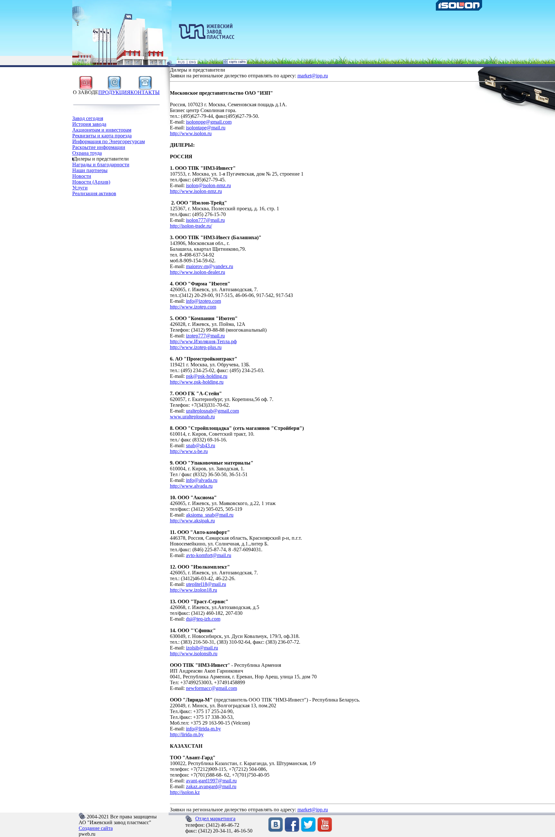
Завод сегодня (87, 118)
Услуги (80, 187)
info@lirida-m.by (203, 728)
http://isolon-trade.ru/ (191, 226)
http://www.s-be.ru (189, 451)
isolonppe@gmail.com (209, 122)
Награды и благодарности (100, 164)
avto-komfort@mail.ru (208, 555)
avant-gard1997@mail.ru (211, 780)
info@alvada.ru (201, 480)
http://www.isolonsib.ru (193, 653)
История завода (89, 124)
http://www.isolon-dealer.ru (197, 272)
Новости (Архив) (91, 182)
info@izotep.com (203, 301)
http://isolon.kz (185, 792)
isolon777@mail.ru (205, 220)
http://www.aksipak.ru (192, 520)
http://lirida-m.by (187, 734)
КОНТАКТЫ (145, 92)
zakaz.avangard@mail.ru (211, 786)
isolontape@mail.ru (205, 127)
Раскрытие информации (98, 147)
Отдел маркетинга (215, 818)
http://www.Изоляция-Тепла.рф (203, 341)
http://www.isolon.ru (191, 133)
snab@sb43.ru (200, 445)
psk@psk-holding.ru (206, 376)
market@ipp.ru (312, 75)
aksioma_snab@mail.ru (209, 515)
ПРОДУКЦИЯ (114, 92)
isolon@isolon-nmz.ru (208, 185)
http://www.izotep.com (193, 307)
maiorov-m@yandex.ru (209, 266)
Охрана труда (87, 153)
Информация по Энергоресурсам (108, 141)
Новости (81, 176)
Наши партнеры (90, 170)
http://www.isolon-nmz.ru (196, 191)
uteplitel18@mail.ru (206, 584)
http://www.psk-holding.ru (197, 382)
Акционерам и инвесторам (101, 130)
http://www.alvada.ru (191, 486)
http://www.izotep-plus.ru (196, 347)
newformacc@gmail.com (211, 688)
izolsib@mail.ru (202, 647)
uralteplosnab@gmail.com (212, 411)
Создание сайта (96, 828)
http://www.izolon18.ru (193, 590)
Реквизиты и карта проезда (102, 135)
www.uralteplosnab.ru (192, 416)
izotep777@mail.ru (205, 335)
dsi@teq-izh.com (203, 619)
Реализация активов (94, 193)
